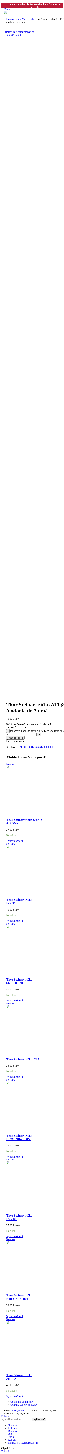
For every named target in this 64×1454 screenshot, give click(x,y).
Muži (25, 19)
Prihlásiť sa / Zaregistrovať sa (23, 1442)
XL (25, 747)
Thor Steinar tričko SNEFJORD (19, 981)
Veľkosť (11, 727)
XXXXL (48, 747)
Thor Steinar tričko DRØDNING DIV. (19, 1137)
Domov (10, 19)
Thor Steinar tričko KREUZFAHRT (19, 1297)
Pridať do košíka (15, 738)
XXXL (39, 747)
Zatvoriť (5, 1416)
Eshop (18, 19)
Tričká (31, 19)
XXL (31, 747)
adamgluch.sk (18, 1410)
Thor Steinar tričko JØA (23, 1059)
